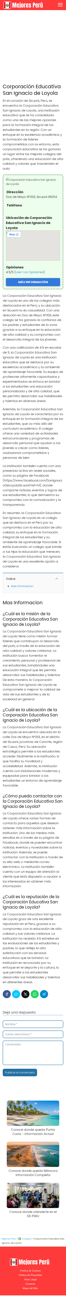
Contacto (30, 1283)
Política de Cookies (30, 1270)
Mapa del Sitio (30, 1288)
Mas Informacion (22, 586)
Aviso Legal (30, 1279)
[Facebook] (7, 994)
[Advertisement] (33, 47)
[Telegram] (44, 994)
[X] (25, 994)
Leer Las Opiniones (29, 272)
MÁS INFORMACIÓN (33, 282)
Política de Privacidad (30, 1275)
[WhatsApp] (35, 994)
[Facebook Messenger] (16, 994)
